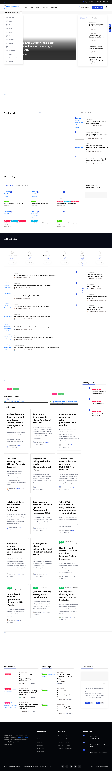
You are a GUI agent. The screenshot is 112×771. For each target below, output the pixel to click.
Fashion (11, 25)
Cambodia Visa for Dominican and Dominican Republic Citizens (84, 280)
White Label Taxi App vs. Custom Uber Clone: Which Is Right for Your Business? (37, 348)
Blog (32, 7)
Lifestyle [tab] (83, 113)
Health (10, 32)
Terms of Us (94, 766)
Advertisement (41, 748)
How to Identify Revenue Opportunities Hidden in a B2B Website (32, 285)
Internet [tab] (77, 113)
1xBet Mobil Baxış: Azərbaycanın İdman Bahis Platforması (15, 506)
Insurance (67, 587)
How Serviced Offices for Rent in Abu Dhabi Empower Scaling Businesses (35, 275)
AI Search (41, 587)
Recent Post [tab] (85, 18)
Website (11, 61)
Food (10, 28)
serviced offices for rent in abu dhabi (68, 544)
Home (25, 7)
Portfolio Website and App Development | (42, 223)
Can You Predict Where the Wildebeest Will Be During (65, 677)
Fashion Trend (47, 256)
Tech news (11, 47)
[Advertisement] (56, 78)
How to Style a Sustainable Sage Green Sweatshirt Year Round (28, 707)
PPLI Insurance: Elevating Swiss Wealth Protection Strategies (31, 306)
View (11, 262)
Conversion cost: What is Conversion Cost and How (95, 275)
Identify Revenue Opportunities (14, 590)
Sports (11, 43)
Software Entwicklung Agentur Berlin (67, 203)
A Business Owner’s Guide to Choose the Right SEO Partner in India (33, 337)
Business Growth (12, 256)
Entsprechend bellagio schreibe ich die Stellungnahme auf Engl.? (96, 59)
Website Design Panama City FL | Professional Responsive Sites (96, 160)
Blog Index (40, 745)
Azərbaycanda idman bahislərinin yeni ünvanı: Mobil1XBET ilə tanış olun (68, 464)
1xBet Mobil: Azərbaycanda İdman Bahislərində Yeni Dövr (96, 26)
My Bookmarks (41, 751)
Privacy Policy (104, 766)
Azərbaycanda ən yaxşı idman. (98, 753)
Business (11, 17)
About (37, 7)
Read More (83, 289)
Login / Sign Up (97, 7)
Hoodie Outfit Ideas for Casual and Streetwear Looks (62, 398)
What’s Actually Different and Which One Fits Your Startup (96, 135)
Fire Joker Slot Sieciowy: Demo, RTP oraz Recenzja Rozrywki (96, 48)
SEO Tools (45, 7)
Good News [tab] (9, 185)
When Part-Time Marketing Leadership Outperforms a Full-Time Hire (97, 147)
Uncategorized (13, 58)
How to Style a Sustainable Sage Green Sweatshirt (85, 278)
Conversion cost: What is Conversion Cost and (99, 392)
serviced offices (69, 541)
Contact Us (54, 7)
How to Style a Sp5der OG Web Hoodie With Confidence (22, 393)
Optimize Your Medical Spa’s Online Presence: (14, 224)
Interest (39, 742)
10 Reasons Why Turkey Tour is (39, 203)
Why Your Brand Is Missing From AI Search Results (28, 296)
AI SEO (46, 587)
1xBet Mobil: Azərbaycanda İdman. (97, 745)
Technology (12, 50)
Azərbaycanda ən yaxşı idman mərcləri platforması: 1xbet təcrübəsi (96, 37)
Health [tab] (18, 185)
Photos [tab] (26, 185)
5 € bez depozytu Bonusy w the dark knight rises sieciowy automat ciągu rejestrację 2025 (31, 46)
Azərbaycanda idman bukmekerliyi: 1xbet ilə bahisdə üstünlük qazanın (42, 549)
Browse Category (11, 12)
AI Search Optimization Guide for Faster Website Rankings (96, 122)
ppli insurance (74, 587)
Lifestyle (11, 39)
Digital (10, 21)
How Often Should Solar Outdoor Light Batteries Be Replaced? (32, 317)
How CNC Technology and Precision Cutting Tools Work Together (33, 327)
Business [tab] (90, 113)
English (86, 7)
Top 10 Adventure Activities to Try (13, 203)
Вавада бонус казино (93, 286)
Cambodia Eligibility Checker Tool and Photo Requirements (65, 709)
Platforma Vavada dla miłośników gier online (97, 297)
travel (10, 54)
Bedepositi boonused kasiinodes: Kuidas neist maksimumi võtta (16, 549)
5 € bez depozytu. (95, 738)
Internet (11, 36)
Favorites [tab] (95, 18)
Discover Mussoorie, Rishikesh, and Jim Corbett (67, 224)
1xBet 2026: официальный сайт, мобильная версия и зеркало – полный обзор (68, 507)
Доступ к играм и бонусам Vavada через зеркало (95, 308)
